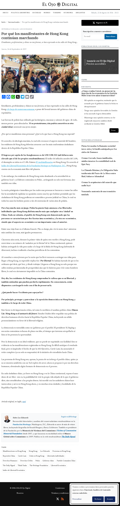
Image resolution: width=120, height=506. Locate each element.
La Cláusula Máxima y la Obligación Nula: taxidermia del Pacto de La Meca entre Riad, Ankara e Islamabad (99, 173)
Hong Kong (33, 451)
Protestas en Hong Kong (61, 451)
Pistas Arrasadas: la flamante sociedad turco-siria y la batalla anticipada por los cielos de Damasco (99, 149)
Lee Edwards (45, 451)
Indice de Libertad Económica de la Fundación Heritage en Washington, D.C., (34, 166)
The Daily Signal (9, 466)
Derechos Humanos (10, 461)
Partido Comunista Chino (66, 461)
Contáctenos (60, 488)
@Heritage (72, 417)
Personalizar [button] (77, 499)
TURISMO (57, 13)
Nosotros (20, 493)
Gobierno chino (48, 461)
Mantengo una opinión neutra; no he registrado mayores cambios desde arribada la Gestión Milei (99, 121)
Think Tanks (22, 466)
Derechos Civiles (26, 461)
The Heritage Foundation (39, 466)
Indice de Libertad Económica (14, 470)
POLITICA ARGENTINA (20, 13)
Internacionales (14, 22)
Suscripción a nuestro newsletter (97, 31)
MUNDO (47, 13)
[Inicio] (59, 5)
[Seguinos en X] (57, 499)
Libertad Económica (58, 466)
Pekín (38, 461)
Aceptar (110, 499)
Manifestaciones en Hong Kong (14, 451)
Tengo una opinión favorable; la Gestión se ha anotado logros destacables (100, 112)
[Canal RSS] (62, 499)
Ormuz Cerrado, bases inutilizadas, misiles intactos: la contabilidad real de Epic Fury (98, 161)
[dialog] (94, 494)
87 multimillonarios (44, 162)
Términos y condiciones (60, 493)
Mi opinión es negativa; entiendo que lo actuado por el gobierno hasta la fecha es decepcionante (101, 104)
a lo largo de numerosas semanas (20, 109)
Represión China (9, 456)
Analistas (80, 13)
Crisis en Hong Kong (36, 456)
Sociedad (36, 13)
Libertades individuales (55, 456)
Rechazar (98, 499)
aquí (24, 402)
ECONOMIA (68, 13)
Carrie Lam (22, 456)
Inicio (5, 13)
